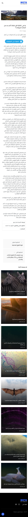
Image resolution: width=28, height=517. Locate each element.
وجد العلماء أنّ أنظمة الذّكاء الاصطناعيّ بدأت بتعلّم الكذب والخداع (15, 257)
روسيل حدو (21, 430)
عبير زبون (21, 347)
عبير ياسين (21, 486)
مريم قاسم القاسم (20, 294)
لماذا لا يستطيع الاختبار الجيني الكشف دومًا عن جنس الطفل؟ (15, 372)
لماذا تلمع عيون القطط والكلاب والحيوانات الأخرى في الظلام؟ (14, 344)
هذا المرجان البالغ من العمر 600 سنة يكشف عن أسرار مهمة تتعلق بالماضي (15, 455)
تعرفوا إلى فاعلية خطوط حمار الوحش (17, 291)
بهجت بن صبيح (20, 403)
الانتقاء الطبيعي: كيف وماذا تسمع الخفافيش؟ (15, 400)
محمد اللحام (21, 322)
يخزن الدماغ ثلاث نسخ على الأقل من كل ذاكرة (15, 428)
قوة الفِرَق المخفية (17, 245)
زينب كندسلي (21, 375)
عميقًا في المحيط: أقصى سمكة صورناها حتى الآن (14, 484)
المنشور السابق (16, 242)
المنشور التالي (19, 252)
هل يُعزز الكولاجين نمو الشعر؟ (18, 319)
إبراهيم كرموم (20, 458)
